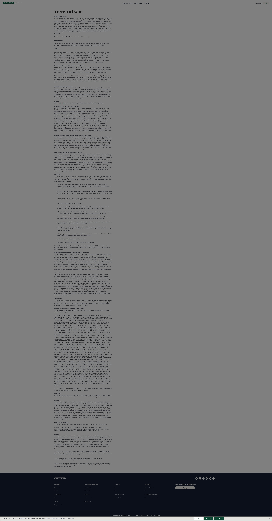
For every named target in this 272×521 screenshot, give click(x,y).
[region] (136, 518)
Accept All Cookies (219, 518)
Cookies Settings (198, 518)
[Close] (269, 518)
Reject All (208, 518)
